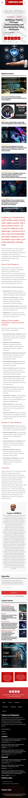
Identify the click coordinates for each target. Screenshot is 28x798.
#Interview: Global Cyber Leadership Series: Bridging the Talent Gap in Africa (13, 123)
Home (6, 10)
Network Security (5, 95)
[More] (22, 38)
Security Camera (5, 144)
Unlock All (14, 592)
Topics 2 (11, 10)
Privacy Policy (20, 596)
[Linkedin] (18, 38)
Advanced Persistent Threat (8, 171)
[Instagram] (13, 692)
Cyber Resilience (18, 10)
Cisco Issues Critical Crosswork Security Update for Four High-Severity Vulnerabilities (13, 98)
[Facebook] (5, 38)
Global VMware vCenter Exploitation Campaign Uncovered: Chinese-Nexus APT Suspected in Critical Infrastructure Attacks (13, 202)
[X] (9, 38)
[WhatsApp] (15, 38)
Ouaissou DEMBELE (10, 32)
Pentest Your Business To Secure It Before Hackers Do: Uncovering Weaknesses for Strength (7, 678)
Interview (3, 120)
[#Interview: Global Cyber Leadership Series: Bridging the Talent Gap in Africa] (14, 111)
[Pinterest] (12, 38)
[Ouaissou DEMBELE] (14, 507)
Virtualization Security (6, 198)
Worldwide (19, 16)
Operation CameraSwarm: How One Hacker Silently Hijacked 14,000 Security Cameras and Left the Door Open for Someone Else (14, 148)
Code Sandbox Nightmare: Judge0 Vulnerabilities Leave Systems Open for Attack (20, 677)
